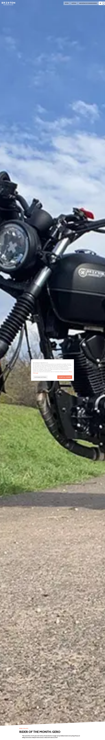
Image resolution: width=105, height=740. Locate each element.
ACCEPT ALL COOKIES (65, 377)
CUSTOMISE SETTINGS (40, 377)
